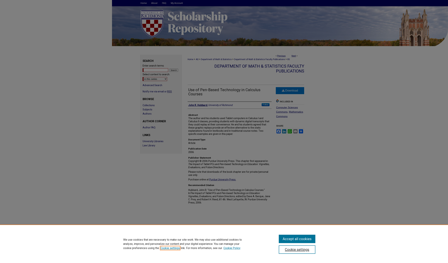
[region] (224, 244)
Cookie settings (170, 248)
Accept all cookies (297, 239)
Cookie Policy (231, 248)
